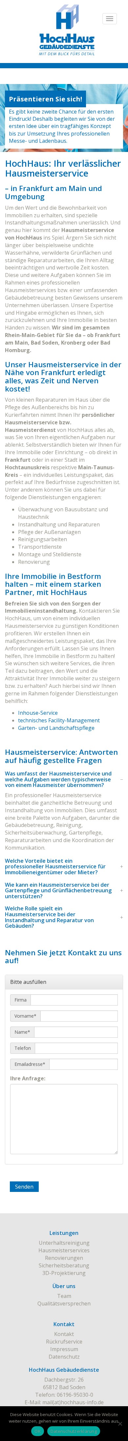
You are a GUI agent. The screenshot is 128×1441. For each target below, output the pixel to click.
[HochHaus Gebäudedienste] (64, 34)
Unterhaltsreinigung (64, 1242)
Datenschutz (64, 1356)
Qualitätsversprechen (64, 1303)
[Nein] (120, 1423)
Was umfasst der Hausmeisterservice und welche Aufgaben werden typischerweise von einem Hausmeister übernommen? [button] (58, 779)
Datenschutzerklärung (74, 1431)
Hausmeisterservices (64, 1250)
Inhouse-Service (38, 712)
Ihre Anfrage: (27, 1078)
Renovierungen (64, 1257)
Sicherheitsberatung (64, 1265)
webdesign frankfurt (64, 1311)
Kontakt (64, 1334)
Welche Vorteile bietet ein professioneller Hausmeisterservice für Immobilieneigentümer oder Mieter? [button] (55, 867)
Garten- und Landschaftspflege (56, 727)
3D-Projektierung (64, 1273)
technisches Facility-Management (59, 720)
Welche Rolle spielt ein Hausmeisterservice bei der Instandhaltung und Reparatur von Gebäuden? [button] (49, 917)
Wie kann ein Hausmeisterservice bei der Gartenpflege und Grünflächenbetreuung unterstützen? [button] (58, 891)
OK (37, 1431)
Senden (24, 1186)
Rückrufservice (64, 1341)
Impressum (64, 1349)
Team (64, 1296)
